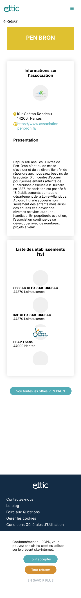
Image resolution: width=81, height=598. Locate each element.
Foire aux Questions (23, 512)
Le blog (12, 505)
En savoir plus (40, 580)
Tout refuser (40, 570)
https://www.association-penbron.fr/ (38, 125)
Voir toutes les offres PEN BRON (40, 391)
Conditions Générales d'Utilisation (35, 524)
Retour (12, 21)
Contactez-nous (19, 499)
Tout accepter (40, 559)
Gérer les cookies (21, 518)
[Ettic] (12, 8)
